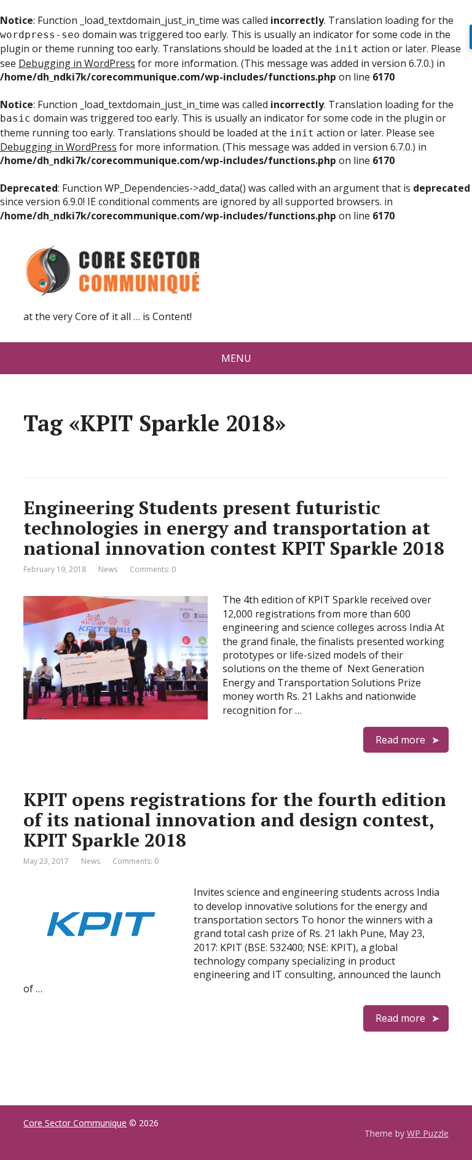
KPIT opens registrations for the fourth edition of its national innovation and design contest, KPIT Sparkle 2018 (234, 819)
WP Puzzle (428, 1133)
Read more (400, 740)
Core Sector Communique (75, 1123)
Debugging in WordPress (76, 63)
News (107, 569)
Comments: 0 (153, 569)
